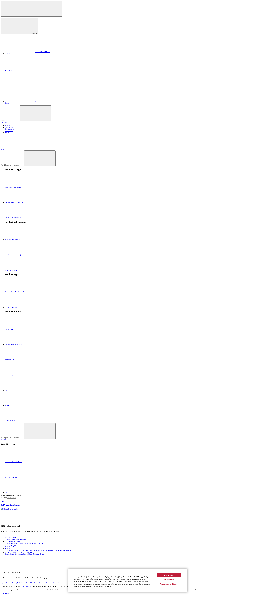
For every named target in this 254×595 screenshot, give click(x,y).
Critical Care (9, 131)
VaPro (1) (8, 405)
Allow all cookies (169, 575)
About (7, 132)
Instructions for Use (38, 550)
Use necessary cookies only (169, 584)
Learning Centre (10, 540)
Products (7, 125)
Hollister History (28, 554)
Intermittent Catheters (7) (13, 239)
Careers (7, 53)
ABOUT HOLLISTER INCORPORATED (18, 552)
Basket (34, 33)
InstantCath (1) (9, 375)
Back (2, 149)
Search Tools (5, 440)
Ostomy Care (9, 127)
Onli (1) (7, 390)
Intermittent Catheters (12, 477)
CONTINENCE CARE (12, 541)
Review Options (169, 579)
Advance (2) (9, 329)
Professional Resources (12, 547)
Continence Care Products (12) (15, 202)
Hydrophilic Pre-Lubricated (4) (15, 292)
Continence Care (10, 129)
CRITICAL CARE (11, 545)
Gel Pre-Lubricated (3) (12, 307)
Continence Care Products (13, 462)
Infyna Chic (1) (10, 360)
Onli (6, 492)
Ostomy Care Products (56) (13, 187)
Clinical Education (21, 540)
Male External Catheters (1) (13, 255)
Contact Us (4, 122)
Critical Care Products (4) (13, 218)
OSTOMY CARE (10, 538)
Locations (20, 554)
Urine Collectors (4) (11, 270)
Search (3, 165)
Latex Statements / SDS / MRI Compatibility (58, 550)
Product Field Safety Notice (13, 543)
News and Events (38, 554)
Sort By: (3, 497)
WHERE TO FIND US (42, 52)
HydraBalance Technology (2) (14, 344)
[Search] (40, 158)
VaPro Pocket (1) (10, 421)
